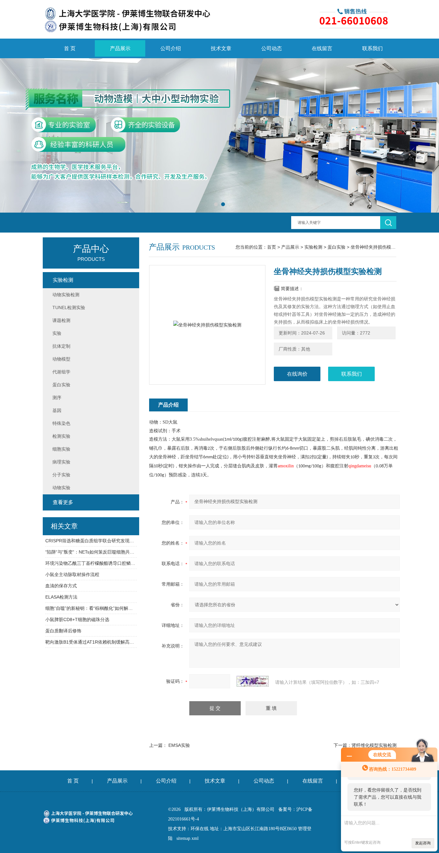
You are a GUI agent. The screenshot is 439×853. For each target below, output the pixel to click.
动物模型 (61, 359)
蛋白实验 (336, 247)
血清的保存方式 (61, 585)
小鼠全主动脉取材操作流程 (72, 574)
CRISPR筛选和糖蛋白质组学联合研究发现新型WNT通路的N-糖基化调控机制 (91, 540)
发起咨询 (423, 843)
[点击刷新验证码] (253, 681)
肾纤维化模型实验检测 (374, 745)
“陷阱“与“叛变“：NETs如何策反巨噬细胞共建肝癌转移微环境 (91, 552)
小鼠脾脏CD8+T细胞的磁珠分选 (77, 619)
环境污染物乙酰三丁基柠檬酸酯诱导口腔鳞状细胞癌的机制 (91, 563)
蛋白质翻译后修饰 (63, 630)
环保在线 (200, 828)
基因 (56, 410)
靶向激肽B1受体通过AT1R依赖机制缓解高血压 (91, 642)
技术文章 (221, 48)
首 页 (70, 48)
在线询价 (297, 374)
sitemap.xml (187, 838)
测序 (56, 397)
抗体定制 (61, 346)
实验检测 (313, 247)
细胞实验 (61, 449)
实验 (56, 333)
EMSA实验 (179, 745)
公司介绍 (170, 48)
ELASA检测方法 (61, 597)
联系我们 (372, 48)
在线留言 (322, 48)
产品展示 (120, 48)
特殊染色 (61, 423)
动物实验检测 (65, 294)
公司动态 (271, 48)
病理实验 (61, 461)
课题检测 (61, 320)
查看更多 (63, 502)
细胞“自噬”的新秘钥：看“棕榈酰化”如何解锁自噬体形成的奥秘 (91, 608)
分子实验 (61, 474)
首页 (271, 247)
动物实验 (61, 487)
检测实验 (61, 436)
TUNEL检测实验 (68, 307)
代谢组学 (61, 371)
